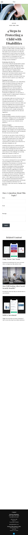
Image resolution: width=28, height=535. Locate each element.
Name (3, 198)
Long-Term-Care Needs (11, 259)
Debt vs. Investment (9, 315)
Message (4, 213)
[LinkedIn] (14, 534)
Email (3, 205)
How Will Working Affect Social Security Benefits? (14, 287)
